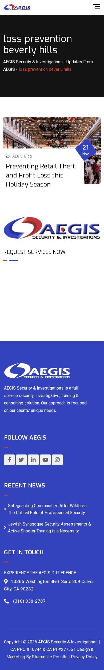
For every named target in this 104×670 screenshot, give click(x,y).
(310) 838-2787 (29, 601)
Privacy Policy (84, 656)
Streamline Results (49, 656)
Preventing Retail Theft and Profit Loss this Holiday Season (40, 175)
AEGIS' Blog (22, 156)
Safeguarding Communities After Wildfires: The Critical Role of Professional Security (47, 509)
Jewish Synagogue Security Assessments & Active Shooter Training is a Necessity (49, 527)
